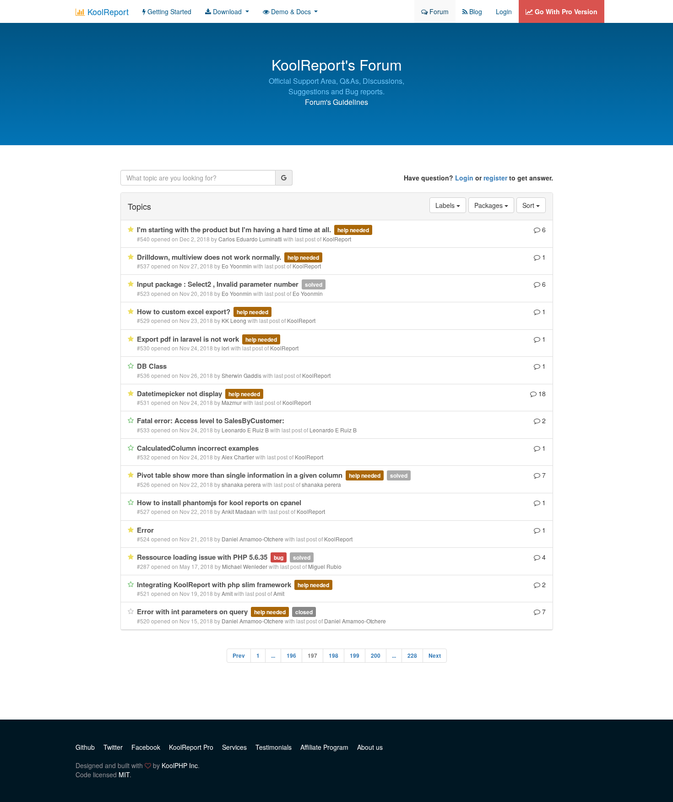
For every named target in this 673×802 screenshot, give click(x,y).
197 (312, 655)
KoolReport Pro (191, 747)
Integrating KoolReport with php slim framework (215, 584)
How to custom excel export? (184, 311)
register (495, 177)
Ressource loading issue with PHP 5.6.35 (203, 557)
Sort (529, 205)
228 (412, 655)
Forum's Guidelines (336, 102)
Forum (438, 11)
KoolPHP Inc (180, 765)
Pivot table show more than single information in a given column (240, 475)
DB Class (152, 366)
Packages (489, 205)
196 (291, 655)
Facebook (145, 747)
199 (354, 655)
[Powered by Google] (284, 177)
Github (85, 747)
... (273, 655)
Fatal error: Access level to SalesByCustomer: (210, 420)
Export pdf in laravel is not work (189, 339)
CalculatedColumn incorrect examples (198, 448)
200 (375, 655)
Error (145, 530)
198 (333, 655)
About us (370, 747)
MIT (124, 774)
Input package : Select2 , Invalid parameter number (218, 284)
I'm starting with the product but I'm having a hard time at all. (235, 229)
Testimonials (273, 747)
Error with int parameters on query (193, 611)
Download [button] (227, 11)
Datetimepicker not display (180, 393)
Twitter (113, 747)
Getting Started (168, 11)
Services (234, 747)
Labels (445, 205)
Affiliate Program (324, 747)
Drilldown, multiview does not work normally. (210, 257)
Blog (474, 11)
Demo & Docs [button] (291, 11)
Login (504, 11)
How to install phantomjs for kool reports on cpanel (219, 502)
